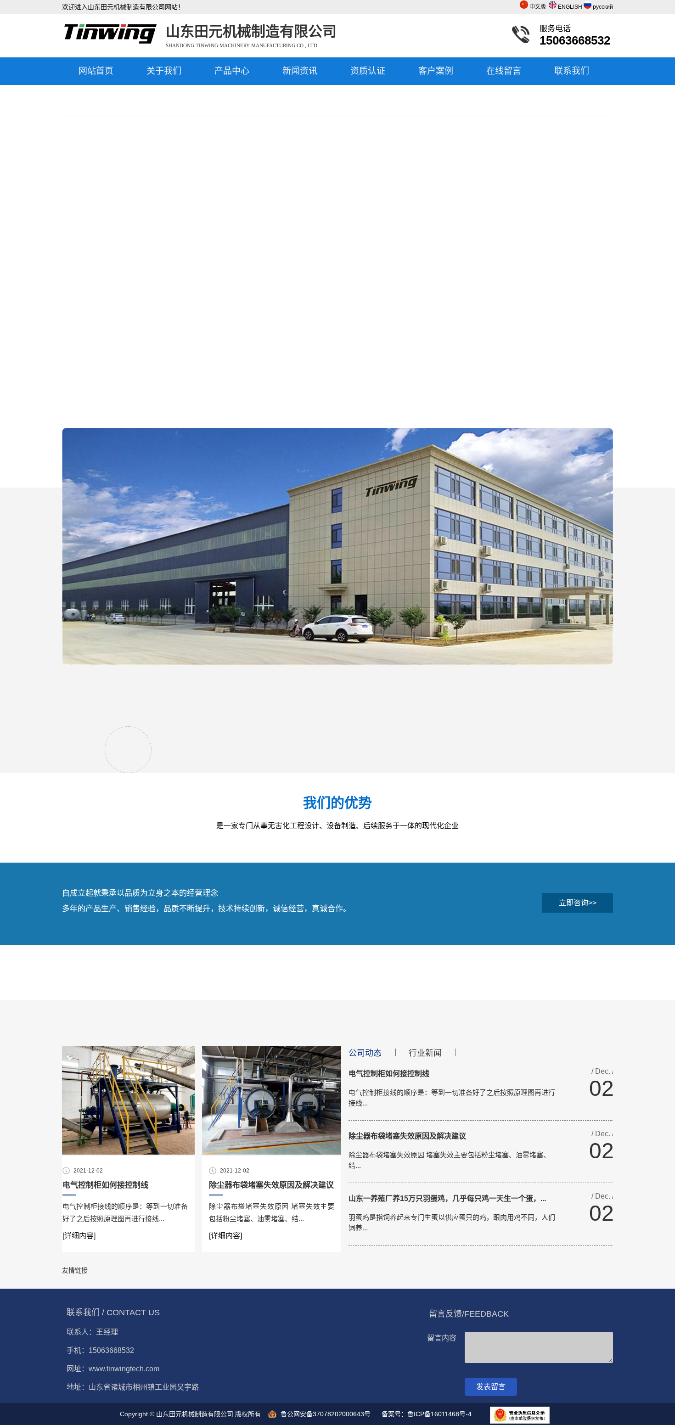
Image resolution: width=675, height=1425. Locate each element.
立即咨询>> (577, 903)
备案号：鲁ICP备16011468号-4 (427, 1414)
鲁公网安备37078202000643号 (326, 1414)
